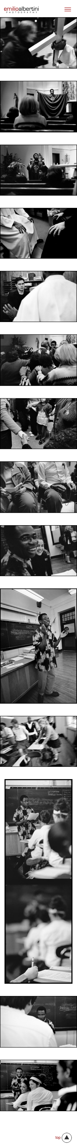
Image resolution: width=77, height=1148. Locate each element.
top (58, 1137)
